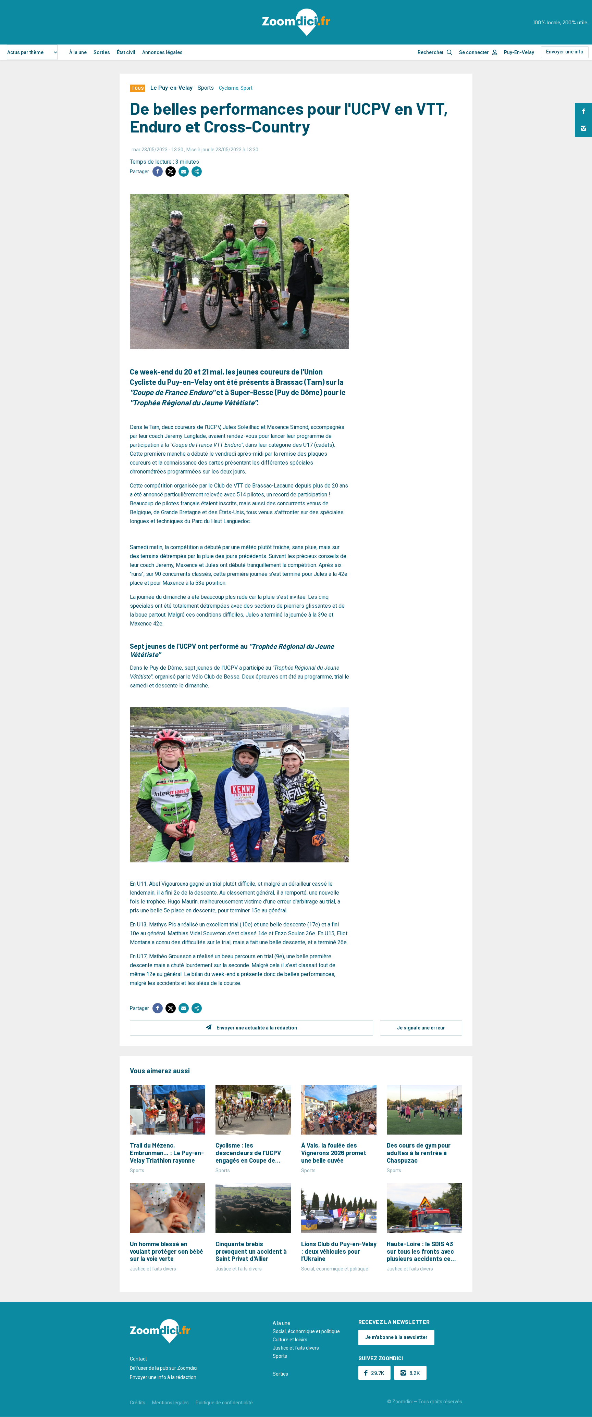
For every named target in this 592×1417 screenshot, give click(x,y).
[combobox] (32, 52)
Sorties (102, 52)
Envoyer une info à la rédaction (163, 1377)
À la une (78, 52)
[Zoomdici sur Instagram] (583, 128)
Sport (246, 88)
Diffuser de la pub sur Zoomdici (163, 1368)
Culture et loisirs (290, 1339)
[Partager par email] (183, 171)
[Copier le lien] (197, 171)
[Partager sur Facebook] (157, 171)
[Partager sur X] (170, 171)
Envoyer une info (564, 51)
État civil (126, 52)
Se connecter (474, 52)
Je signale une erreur (421, 1027)
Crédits (137, 1402)
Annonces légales (162, 52)
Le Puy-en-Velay (171, 88)
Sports (206, 88)
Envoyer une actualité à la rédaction (257, 1027)
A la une (281, 1323)
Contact (138, 1359)
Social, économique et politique (306, 1331)
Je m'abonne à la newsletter (396, 1337)
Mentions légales (170, 1402)
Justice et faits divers (296, 1348)
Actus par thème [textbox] (25, 52)
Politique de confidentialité (224, 1402)
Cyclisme (228, 88)
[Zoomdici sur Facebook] (583, 111)
